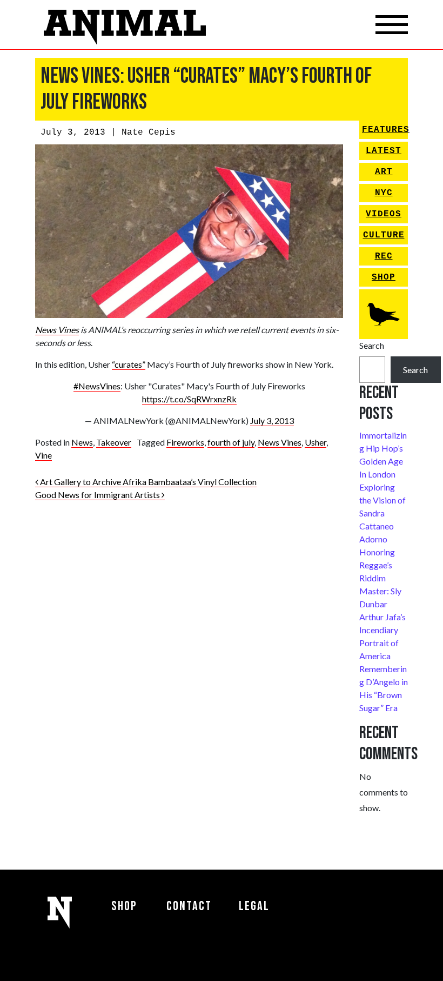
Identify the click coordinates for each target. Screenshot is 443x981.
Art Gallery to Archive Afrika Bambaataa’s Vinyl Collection (147, 481)
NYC (384, 193)
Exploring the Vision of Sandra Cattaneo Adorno (382, 513)
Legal (254, 906)
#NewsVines (96, 386)
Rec (384, 256)
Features (385, 130)
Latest (383, 151)
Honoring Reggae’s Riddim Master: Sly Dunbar (380, 578)
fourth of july (230, 442)
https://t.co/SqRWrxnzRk (189, 399)
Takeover (113, 442)
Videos (383, 214)
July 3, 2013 (272, 420)
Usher (315, 442)
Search (371, 345)
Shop (383, 277)
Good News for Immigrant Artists (98, 494)
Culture (384, 235)
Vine (43, 455)
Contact (189, 906)
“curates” (128, 364)
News (82, 442)
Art (384, 172)
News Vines (57, 329)
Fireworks (185, 442)
